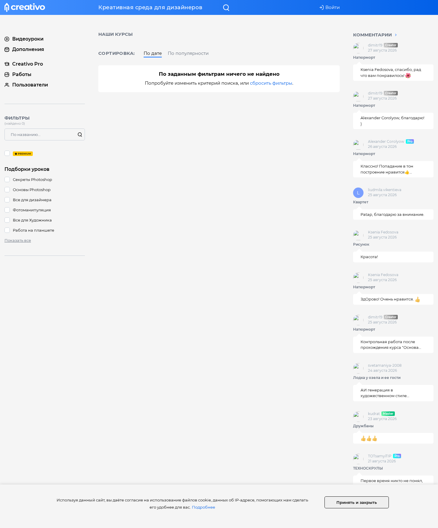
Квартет (360, 202)
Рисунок (361, 244)
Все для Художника (32, 220)
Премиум (44, 153)
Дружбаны (363, 426)
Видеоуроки (28, 39)
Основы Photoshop (32, 189)
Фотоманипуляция (32, 210)
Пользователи (30, 85)
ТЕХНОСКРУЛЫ (368, 468)
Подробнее (203, 507)
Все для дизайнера (32, 199)
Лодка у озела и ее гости (376, 377)
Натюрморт (364, 57)
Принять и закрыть (356, 502)
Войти (332, 7)
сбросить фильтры (271, 83)
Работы (21, 74)
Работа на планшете (33, 230)
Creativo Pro (27, 64)
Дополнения (28, 49)
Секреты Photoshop (32, 179)
